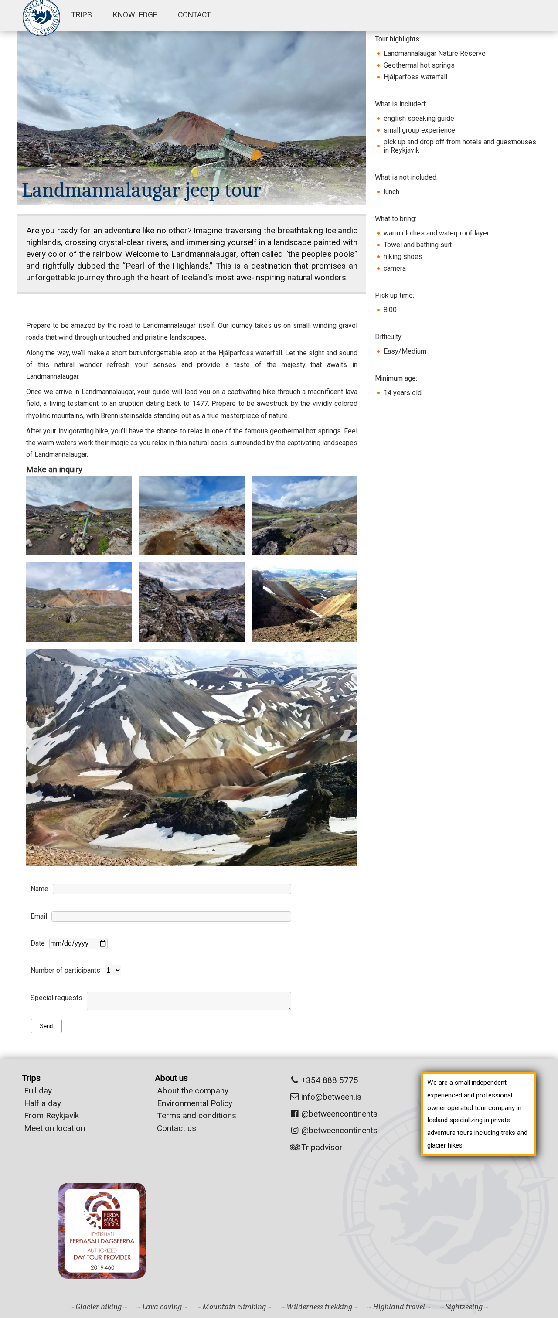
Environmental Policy (194, 1103)
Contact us (176, 1128)
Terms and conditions (196, 1115)
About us (171, 1078)
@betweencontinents (338, 1114)
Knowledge (135, 14)
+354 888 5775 (328, 1080)
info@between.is (331, 1097)
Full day (38, 1091)
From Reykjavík (51, 1115)
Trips (81, 14)
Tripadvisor (321, 1147)
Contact (194, 14)
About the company (192, 1091)
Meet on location (54, 1128)
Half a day (42, 1103)
